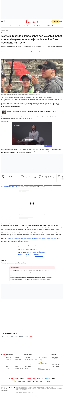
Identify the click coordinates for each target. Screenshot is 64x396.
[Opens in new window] (4, 388)
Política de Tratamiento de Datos (30, 359)
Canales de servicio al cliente (57, 362)
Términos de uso (27, 357)
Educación (17, 357)
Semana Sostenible (19, 370)
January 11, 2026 (39, 256)
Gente (7, 30)
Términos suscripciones (29, 361)
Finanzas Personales (19, 361)
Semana (3, 30)
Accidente (23, 262)
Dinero (7, 361)
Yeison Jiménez (11, 262)
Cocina (16, 366)
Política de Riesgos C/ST (29, 364)
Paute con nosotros (55, 366)
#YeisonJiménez (41, 252)
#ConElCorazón (32, 252)
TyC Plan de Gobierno (28, 370)
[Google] (1, 388)
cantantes (18, 262)
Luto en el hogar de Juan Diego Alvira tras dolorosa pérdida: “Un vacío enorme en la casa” (46, 177)
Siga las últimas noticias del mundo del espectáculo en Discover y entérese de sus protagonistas (24, 51)
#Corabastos (21, 254)
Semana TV (8, 359)
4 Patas (7, 370)
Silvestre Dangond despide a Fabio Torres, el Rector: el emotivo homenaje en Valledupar (9, 177)
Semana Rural (18, 364)
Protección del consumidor (43, 357)
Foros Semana (18, 359)
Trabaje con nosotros (56, 364)
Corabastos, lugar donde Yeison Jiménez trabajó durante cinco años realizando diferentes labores (31, 238)
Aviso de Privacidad (5, 390)
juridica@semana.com (42, 364)
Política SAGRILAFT (28, 366)
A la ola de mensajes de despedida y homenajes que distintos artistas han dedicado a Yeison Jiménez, (27, 97)
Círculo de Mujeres (19, 368)
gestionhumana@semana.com (44, 369)
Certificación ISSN (27, 368)
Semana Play (8, 357)
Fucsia (7, 368)
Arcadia (7, 364)
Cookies (53, 368)
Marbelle (4, 262)
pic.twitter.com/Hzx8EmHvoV (32, 254)
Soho (7, 366)
